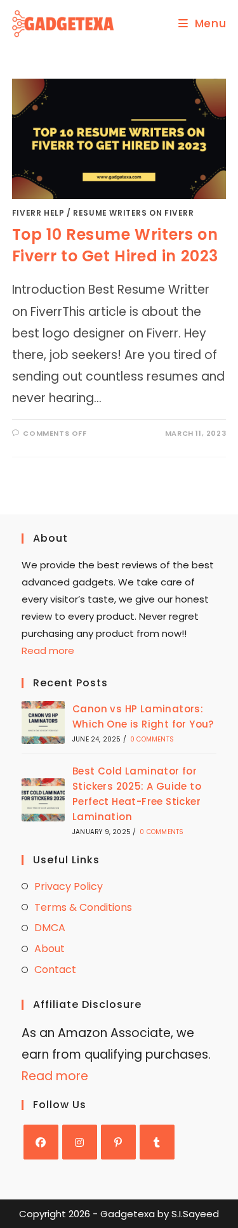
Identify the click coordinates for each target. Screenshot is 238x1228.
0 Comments (152, 739)
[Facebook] (40, 1142)
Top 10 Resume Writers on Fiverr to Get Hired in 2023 (115, 245)
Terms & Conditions (83, 907)
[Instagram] (79, 1142)
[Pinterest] (118, 1142)
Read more (48, 650)
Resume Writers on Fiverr (133, 212)
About (49, 948)
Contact (55, 969)
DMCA (49, 927)
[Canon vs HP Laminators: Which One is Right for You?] (43, 722)
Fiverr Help (38, 212)
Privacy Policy (68, 886)
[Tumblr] (157, 1142)
